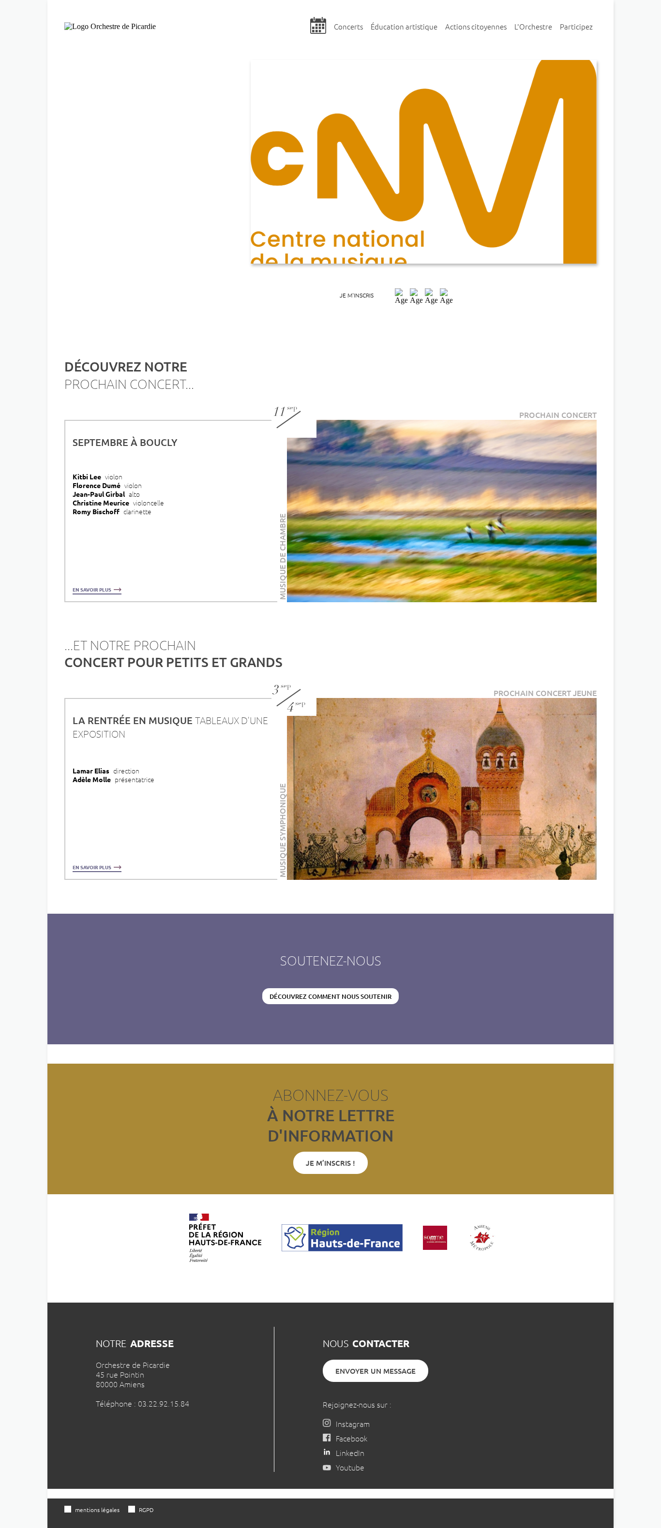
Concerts (348, 26)
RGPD (146, 1509)
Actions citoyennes (476, 26)
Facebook (351, 1438)
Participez (576, 26)
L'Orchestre (533, 26)
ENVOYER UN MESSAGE (375, 1371)
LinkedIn (350, 1452)
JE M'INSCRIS (357, 295)
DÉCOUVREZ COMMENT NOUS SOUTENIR (330, 996)
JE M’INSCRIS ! (330, 1163)
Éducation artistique (404, 26)
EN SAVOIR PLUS (92, 589)
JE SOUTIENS (491, 295)
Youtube (350, 1467)
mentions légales (97, 1509)
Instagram (353, 1423)
